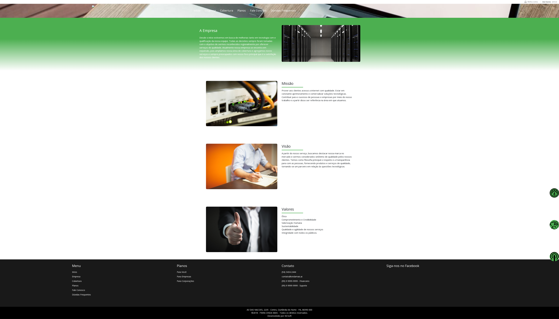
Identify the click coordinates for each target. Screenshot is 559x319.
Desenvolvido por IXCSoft (279, 315)
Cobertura (226, 10)
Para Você (181, 272)
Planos (241, 10)
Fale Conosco (258, 10)
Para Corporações (185, 281)
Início (197, 10)
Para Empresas (184, 276)
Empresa (210, 10)
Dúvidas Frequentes (283, 10)
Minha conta (533, 2)
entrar (554, 2)
